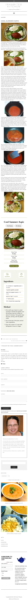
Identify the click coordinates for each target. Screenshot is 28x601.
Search (14, 467)
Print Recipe (10, 225)
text (2, 575)
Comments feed (4, 544)
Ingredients (7, 276)
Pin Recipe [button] (18, 225)
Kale (10, 598)
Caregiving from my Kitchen (21, 583)
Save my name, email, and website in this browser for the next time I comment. (14, 404)
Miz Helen (3, 349)
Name (2, 373)
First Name (3, 567)
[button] (22, 286)
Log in (2, 540)
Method (21, 276)
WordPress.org (4, 546)
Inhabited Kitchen (14, 5)
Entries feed (3, 542)
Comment (3, 394)
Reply (4, 363)
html (3, 573)
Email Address (4, 379)
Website (3, 384)
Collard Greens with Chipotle (18, 340)
